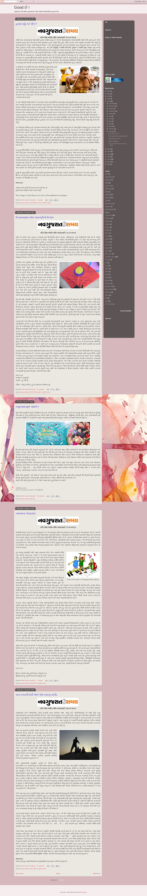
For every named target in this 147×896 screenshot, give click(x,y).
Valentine (107, 206)
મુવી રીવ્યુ (32, 499)
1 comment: (40, 200)
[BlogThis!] (52, 200)
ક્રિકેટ (107, 233)
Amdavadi (108, 180)
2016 (108, 149)
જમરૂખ (107, 245)
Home (58, 873)
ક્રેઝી (106, 236)
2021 (108, 91)
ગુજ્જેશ (107, 239)
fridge (106, 192)
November (112, 106)
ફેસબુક (107, 268)
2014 (108, 154)
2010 (108, 164)
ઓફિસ (107, 230)
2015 (108, 151)
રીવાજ (107, 295)
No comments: (41, 389)
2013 (108, 156)
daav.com (108, 186)
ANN (106, 183)
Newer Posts (20, 873)
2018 (108, 99)
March (111, 126)
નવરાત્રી (107, 259)
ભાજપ (106, 271)
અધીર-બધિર (33, 203)
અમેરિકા (107, 224)
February (111, 129)
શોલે (106, 298)
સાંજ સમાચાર (108, 304)
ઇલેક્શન (107, 227)
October (111, 108)
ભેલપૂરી (107, 277)
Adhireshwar (108, 177)
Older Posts (96, 873)
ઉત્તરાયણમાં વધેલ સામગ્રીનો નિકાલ (35, 217)
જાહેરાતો (107, 248)
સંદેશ (106, 301)
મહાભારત (107, 280)
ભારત (106, 274)
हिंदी (106, 212)
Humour (27, 203)
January (111, 131)
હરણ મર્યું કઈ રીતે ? (26, 23)
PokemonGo (108, 203)
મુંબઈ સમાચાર (109, 289)
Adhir (106, 174)
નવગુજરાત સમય (46, 203)
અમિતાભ (107, 221)
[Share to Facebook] (55, 200)
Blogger (84, 892)
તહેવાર (39, 392)
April (110, 124)
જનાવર (39, 203)
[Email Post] (46, 200)
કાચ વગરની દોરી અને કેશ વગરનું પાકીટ (36, 694)
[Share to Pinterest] (57, 200)
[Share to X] (53, 200)
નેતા (106, 262)
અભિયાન (107, 218)
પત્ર (106, 265)
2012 (108, 159)
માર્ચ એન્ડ (108, 283)
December (112, 103)
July (110, 116)
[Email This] (50, 200)
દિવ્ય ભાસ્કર (108, 254)
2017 (108, 101)
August (111, 113)
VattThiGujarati (109, 209)
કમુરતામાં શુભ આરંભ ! (27, 406)
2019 (108, 96)
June (110, 118)
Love (106, 200)
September (112, 111)
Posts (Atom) (61, 880)
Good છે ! (22, 7)
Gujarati (22, 203)
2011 (108, 162)
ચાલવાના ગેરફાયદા (26, 513)
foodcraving (108, 189)
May (110, 121)
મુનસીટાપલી (108, 286)
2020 (108, 94)
